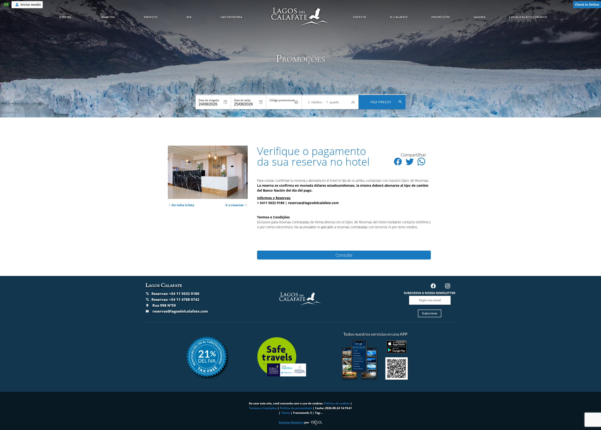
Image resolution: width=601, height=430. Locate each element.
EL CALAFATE (399, 17)
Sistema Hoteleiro (291, 422)
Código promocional (282, 100)
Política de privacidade (296, 408)
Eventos (359, 17)
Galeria (480, 17)
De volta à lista (182, 205)
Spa (189, 17)
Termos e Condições (263, 408)
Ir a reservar (235, 205)
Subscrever (429, 313)
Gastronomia (232, 17)
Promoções (440, 17)
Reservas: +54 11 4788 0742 (175, 299)
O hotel (65, 17)
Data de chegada (209, 100)
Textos (285, 413)
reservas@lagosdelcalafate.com (180, 311)
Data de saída (242, 100)
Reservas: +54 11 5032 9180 (175, 293)
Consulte (343, 255)
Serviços (151, 17)
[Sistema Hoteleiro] (317, 422)
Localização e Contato (528, 17)
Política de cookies (337, 403)
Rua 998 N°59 (163, 305)
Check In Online (587, 4)
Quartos (108, 17)
